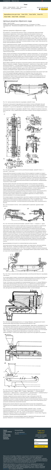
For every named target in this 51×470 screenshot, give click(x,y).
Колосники (22, 16)
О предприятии (6, 1)
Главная (4, 7)
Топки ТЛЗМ (7, 16)
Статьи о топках (23, 7)
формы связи (6, 468)
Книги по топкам (6, 8)
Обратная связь (15, 1)
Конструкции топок (7, 25)
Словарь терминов (11, 7)
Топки (25, 4)
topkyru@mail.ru (22, 434)
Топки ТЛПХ (24, 14)
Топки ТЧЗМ (15, 16)
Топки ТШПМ (32, 14)
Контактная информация (16, 8)
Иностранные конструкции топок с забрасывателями (23, 25)
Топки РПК (40, 14)
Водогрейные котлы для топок (12, 14)
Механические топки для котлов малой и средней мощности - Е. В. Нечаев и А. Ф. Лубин (21, 24)
